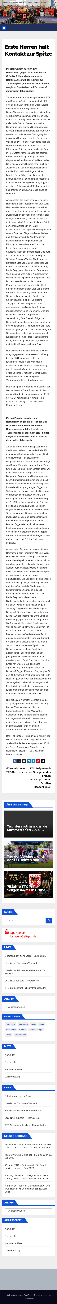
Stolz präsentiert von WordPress (20, 1295)
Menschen (23, 1024)
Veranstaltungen (36, 1029)
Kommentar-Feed (14, 1069)
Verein (8, 1035)
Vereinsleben (20, 1035)
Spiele (41, 1024)
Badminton (10, 1024)
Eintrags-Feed (12, 1062)
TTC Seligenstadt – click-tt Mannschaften (25, 988)
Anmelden (10, 1055)
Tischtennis (11, 1029)
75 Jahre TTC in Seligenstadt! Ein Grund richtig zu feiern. (26, 890)
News (33, 1024)
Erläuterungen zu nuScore (18, 956)
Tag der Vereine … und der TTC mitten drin (25, 858)
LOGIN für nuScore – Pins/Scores (22, 981)
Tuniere (22, 1029)
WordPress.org (12, 1077)
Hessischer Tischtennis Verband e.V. (23, 970)
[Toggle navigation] (30, 27)
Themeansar (28, 1299)
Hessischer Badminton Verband (21, 963)
